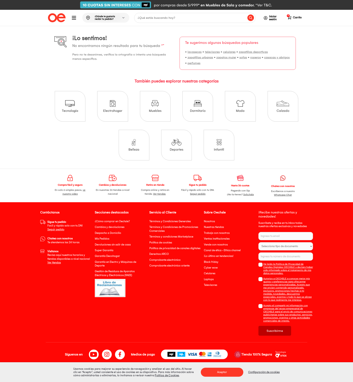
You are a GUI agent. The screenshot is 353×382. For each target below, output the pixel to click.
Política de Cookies (167, 375)
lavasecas (195, 52)
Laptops (209, 279)
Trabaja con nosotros (217, 232)
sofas (243, 57)
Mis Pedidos (102, 238)
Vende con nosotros (216, 244)
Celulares (209, 273)
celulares (229, 52)
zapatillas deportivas (253, 52)
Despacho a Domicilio (108, 232)
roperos (255, 57)
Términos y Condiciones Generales (170, 221)
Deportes (176, 149)
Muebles (155, 111)
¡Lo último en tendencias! (218, 256)
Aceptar (222, 372)
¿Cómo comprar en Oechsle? (112, 221)
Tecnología (70, 111)
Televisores (210, 284)
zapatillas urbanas (200, 57)
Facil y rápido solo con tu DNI (65, 225)
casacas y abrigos (277, 57)
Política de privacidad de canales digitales (174, 248)
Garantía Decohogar (107, 256)
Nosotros (209, 221)
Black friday (211, 261)
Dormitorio (198, 111)
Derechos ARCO (159, 253)
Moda (240, 111)
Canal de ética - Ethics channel (222, 250)
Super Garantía (104, 250)
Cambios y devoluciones (109, 227)
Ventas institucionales (217, 238)
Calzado (283, 111)
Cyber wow (211, 267)
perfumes (194, 63)
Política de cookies (160, 242)
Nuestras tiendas (214, 227)
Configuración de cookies (264, 372)
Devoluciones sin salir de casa (113, 244)
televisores (212, 52)
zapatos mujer (226, 57)
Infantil (219, 149)
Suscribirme (275, 331)
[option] (176, 5)
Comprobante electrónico (165, 259)
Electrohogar (112, 111)
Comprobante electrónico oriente (169, 265)
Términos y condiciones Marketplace (171, 236)
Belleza (133, 149)
